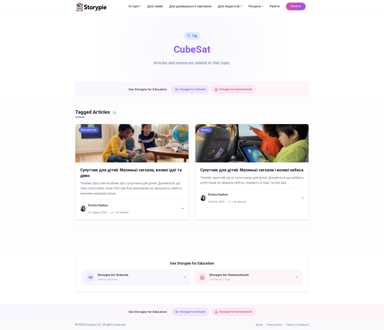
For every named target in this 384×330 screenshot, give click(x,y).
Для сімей (155, 6)
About (259, 324)
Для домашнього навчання (190, 6)
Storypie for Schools (192, 89)
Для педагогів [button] (229, 6)
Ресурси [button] (254, 6)
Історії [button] (133, 6)
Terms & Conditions (297, 324)
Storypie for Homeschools (235, 89)
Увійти (275, 6)
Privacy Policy (274, 324)
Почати (296, 6)
